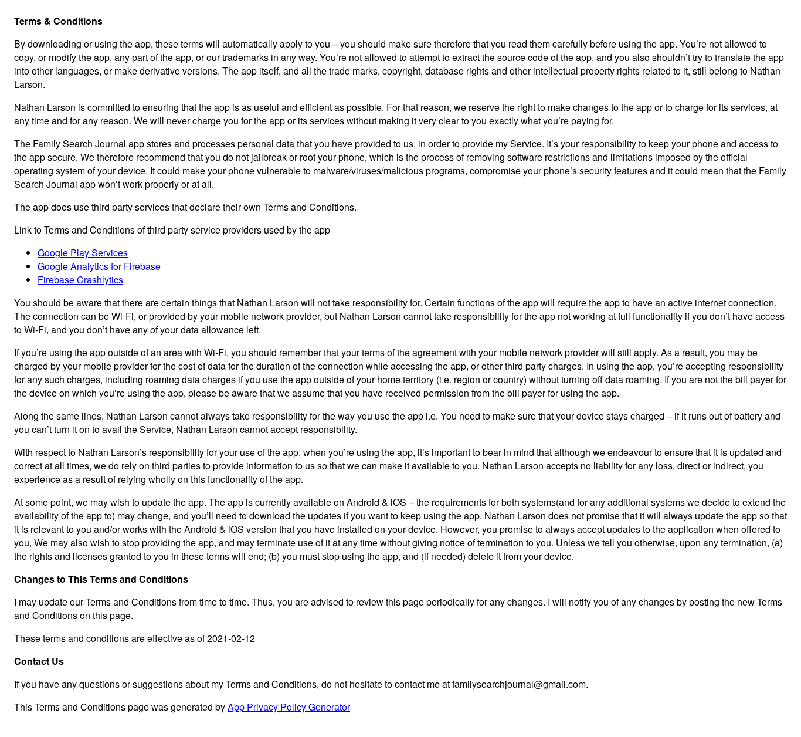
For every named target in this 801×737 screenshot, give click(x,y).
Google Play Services (83, 252)
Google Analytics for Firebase (99, 266)
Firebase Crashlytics (80, 279)
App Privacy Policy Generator (289, 707)
